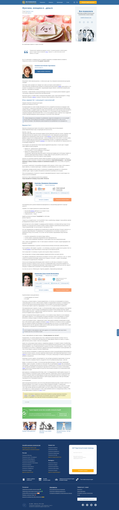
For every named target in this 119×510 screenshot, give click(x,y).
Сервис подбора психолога (31, 479)
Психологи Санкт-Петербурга (29, 457)
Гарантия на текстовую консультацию (31, 491)
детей (59, 363)
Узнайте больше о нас (86, 17)
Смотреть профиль (44, 199)
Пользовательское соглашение (57, 489)
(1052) (38, 192)
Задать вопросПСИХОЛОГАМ (118, 333)
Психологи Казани (26, 464)
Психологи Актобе (52, 455)
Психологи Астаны (52, 449)
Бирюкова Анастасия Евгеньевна (47, 273)
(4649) (38, 283)
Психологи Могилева (53, 468)
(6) (38, 196)
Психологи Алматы (52, 447)
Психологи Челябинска (27, 468)
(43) (64, 192)
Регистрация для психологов (87, 499)
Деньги (29, 12)
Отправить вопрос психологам (85, 493)
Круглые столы (29, 11)
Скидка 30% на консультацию (29, 493)
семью (23, 368)
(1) (38, 286)
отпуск (47, 321)
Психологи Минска (52, 462)
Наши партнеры (81, 491)
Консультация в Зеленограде (59, 190)
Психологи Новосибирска (28, 459)
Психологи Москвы (27, 455)
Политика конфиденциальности (57, 491)
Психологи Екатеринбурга (28, 461)
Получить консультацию (62, 199)
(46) (46, 283)
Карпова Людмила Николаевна (46, 183)
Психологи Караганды (53, 453)
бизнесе (49, 136)
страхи (25, 395)
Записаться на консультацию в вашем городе (66, 479)
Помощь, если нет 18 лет (28, 495)
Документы (53, 487)
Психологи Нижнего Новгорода (30, 462)
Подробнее (58, 280)
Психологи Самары (27, 470)
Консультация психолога (88, 2)
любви (59, 86)
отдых (46, 51)
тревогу (33, 395)
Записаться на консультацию (63, 414)
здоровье (42, 141)
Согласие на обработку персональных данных (61, 493)
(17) (56, 192)
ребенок (32, 210)
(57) (46, 192)
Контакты (79, 489)
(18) (56, 283)
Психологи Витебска (53, 466)
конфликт (29, 249)
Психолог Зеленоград (50, 185)
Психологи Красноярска (28, 466)
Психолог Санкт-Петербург (52, 275)
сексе (40, 390)
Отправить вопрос (83, 470)
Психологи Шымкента (53, 451)
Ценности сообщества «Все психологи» (31, 497)
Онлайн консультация (46, 479)
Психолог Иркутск (39, 67)
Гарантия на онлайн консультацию (31, 489)
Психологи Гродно (52, 470)
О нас (78, 495)
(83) (64, 283)
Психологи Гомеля (52, 464)
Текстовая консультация (86, 479)
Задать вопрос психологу (43, 71)
